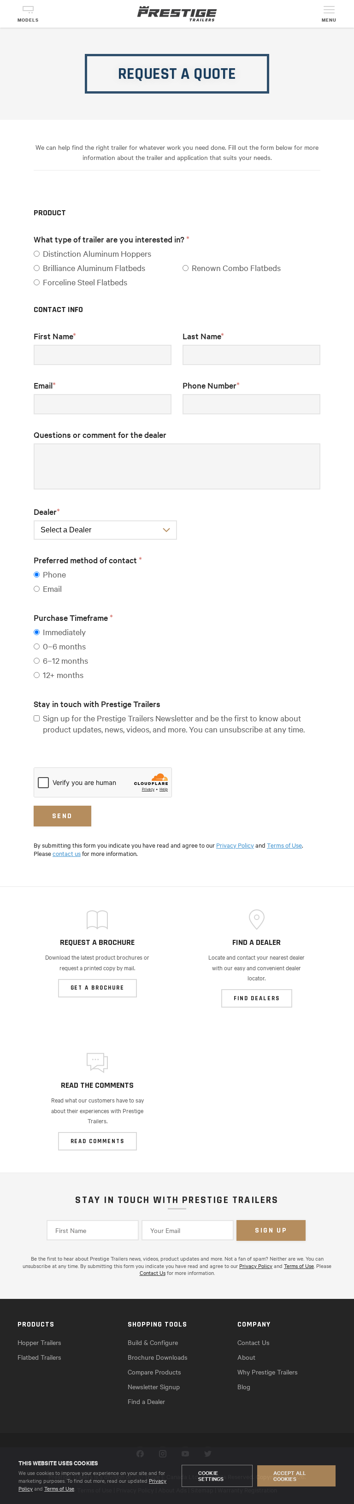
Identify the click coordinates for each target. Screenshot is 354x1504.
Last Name (203, 335)
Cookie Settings (211, 1475)
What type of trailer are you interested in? (111, 239)
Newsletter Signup (154, 1386)
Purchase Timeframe (73, 617)
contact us (67, 853)
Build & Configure (153, 1342)
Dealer (47, 511)
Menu (329, 20)
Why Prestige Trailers (267, 1371)
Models (28, 20)
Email (45, 385)
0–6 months (64, 646)
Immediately (64, 631)
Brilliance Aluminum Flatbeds (94, 267)
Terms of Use (59, 1488)
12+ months (63, 674)
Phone (54, 574)
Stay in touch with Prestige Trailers (97, 703)
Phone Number (211, 385)
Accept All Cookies (290, 1475)
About (246, 1357)
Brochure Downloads (158, 1357)
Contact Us (152, 1272)
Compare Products (154, 1371)
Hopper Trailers (39, 1342)
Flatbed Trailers (39, 1357)
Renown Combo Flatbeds (236, 267)
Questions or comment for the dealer (100, 434)
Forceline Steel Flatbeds (85, 282)
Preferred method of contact (88, 559)
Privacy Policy (235, 845)
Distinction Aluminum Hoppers (97, 253)
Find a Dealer (146, 1401)
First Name (55, 335)
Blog (243, 1386)
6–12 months (65, 660)
